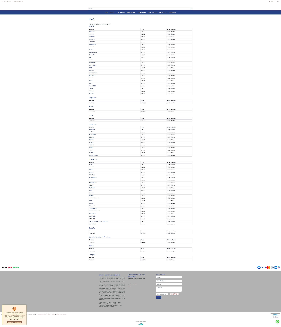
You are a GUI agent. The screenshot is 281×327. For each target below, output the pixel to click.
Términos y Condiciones (41, 314)
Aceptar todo (10, 322)
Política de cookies (51, 314)
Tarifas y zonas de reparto (61, 314)
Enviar (158, 297)
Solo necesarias (18, 322)
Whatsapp (16, 267)
